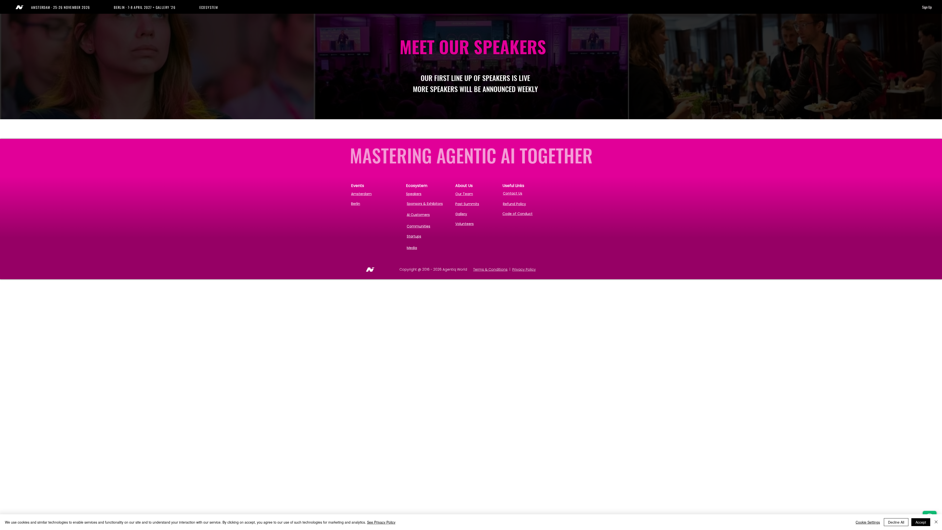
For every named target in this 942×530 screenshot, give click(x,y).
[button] (72, 7)
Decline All (896, 522)
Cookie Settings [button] (868, 522)
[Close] (936, 522)
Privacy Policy (524, 269)
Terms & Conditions (490, 269)
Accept (921, 522)
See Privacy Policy (381, 522)
